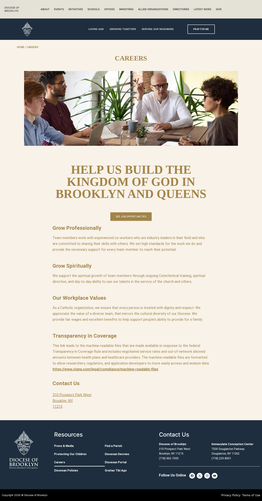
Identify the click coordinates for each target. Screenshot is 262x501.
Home (20, 47)
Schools (94, 9)
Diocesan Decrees (117, 454)
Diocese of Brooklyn (11, 9)
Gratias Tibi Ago (116, 470)
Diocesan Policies (66, 470)
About (45, 9)
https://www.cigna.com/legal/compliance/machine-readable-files (105, 369)
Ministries (126, 9)
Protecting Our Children (70, 454)
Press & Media (64, 446)
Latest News (202, 9)
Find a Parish (113, 446)
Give (219, 9)
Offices (109, 9)
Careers (59, 462)
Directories (181, 9)
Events (59, 9)
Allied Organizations (153, 9)
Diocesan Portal (116, 462)
